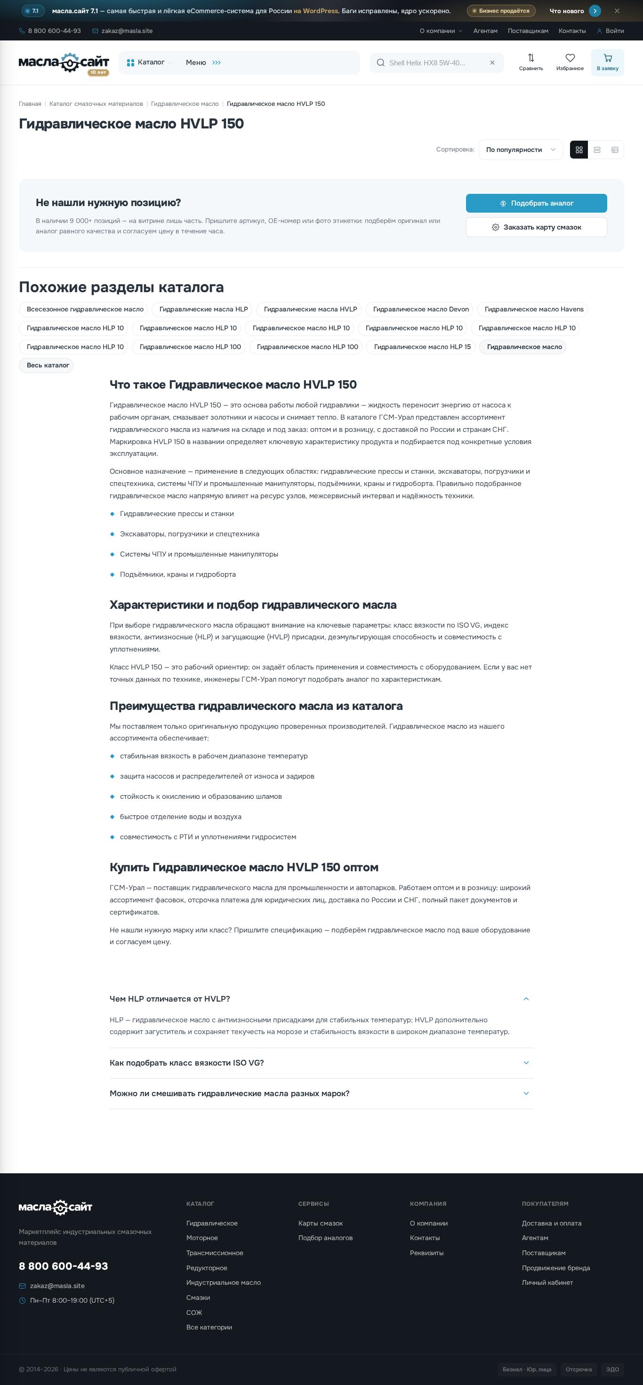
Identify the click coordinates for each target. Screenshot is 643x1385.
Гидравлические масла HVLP (310, 309)
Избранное (570, 68)
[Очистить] (492, 62)
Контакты (572, 31)
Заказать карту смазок (542, 227)
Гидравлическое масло (185, 104)
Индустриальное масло (223, 1282)
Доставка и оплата (552, 1223)
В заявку (608, 68)
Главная (30, 104)
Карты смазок (320, 1223)
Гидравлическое (212, 1223)
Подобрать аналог (542, 203)
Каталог (151, 62)
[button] (617, 11)
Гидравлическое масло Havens (534, 309)
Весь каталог (48, 365)
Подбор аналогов (325, 1238)
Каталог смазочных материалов (96, 104)
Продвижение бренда (556, 1268)
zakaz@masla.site (127, 31)
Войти (615, 31)
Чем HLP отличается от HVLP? (170, 999)
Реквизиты (427, 1253)
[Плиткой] (579, 150)
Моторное (202, 1238)
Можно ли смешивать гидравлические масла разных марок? (230, 1093)
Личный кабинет (547, 1282)
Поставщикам (528, 31)
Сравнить (531, 68)
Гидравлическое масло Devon (421, 309)
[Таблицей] (615, 150)
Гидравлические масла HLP (204, 309)
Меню (196, 62)
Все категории (209, 1327)
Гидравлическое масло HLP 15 (422, 346)
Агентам (486, 31)
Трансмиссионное (214, 1253)
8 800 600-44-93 (54, 31)
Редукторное (206, 1268)
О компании (437, 31)
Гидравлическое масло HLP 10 (75, 328)
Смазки (198, 1297)
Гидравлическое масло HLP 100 (190, 346)
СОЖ (194, 1312)
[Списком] (597, 150)
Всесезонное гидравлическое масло (85, 309)
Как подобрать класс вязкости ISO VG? (187, 1063)
